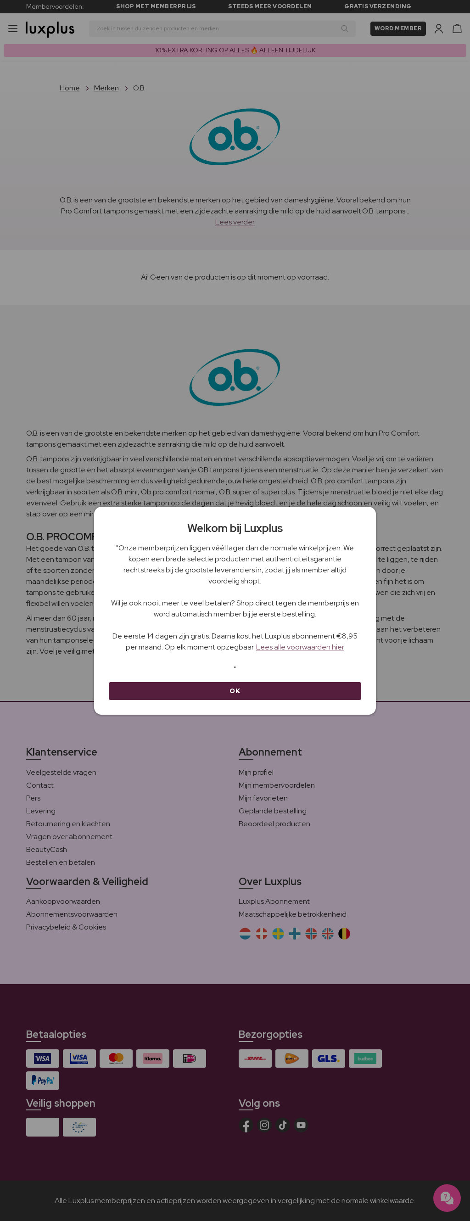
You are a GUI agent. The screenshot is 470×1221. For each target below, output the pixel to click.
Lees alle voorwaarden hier (300, 647)
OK (234, 691)
